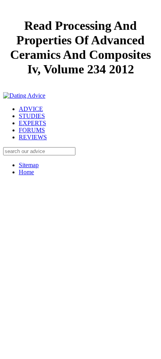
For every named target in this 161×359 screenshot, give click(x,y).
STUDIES (32, 116)
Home (26, 172)
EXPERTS (32, 123)
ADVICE (31, 109)
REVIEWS (33, 137)
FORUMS (32, 130)
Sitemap (29, 165)
